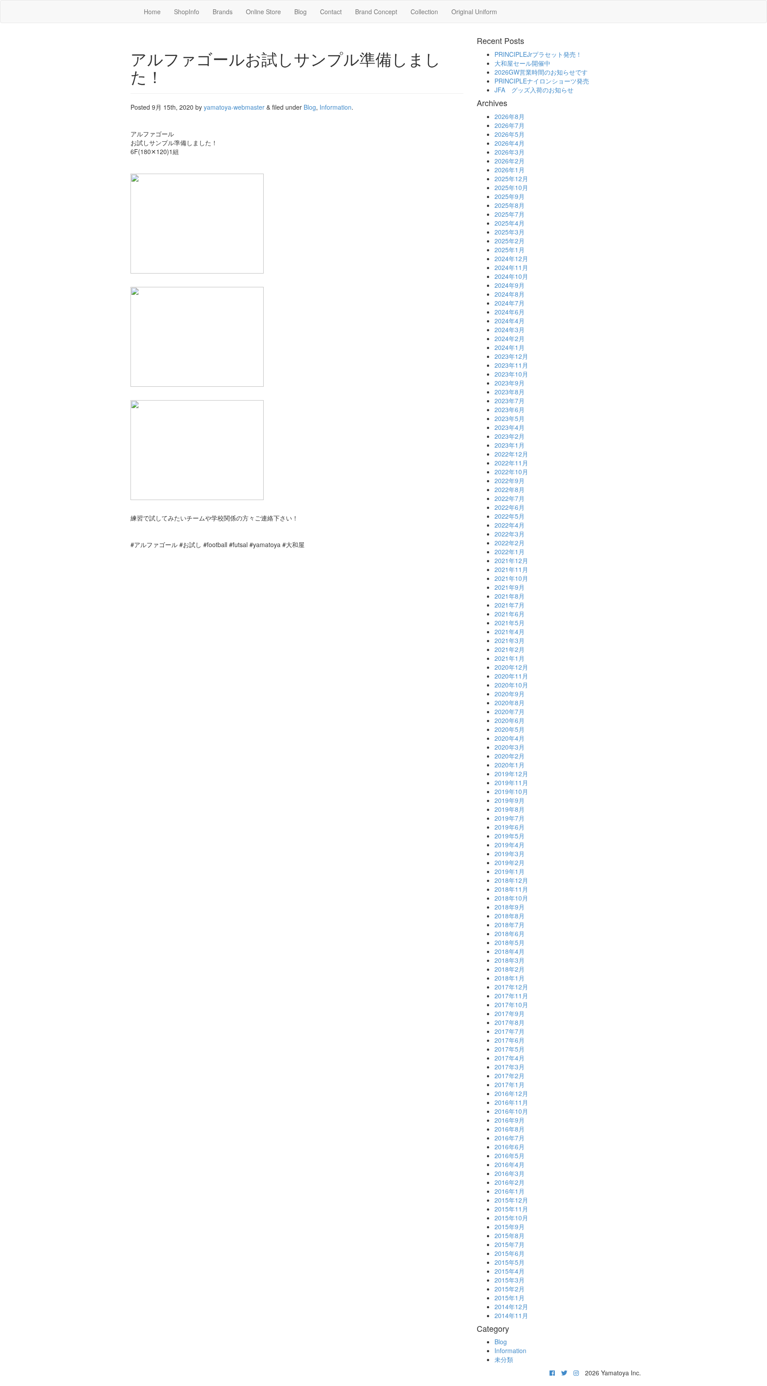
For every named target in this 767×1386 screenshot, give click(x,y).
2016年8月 (509, 1128)
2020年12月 (511, 667)
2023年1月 (509, 445)
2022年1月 (509, 551)
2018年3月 (509, 960)
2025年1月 (509, 249)
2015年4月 (509, 1271)
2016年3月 (509, 1173)
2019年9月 (509, 800)
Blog (300, 11)
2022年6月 (509, 507)
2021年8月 (509, 596)
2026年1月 (509, 169)
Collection (424, 11)
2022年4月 (509, 524)
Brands (223, 11)
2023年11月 (511, 365)
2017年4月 (509, 1057)
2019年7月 (509, 818)
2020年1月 (509, 764)
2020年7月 (509, 711)
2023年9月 (509, 382)
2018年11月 (511, 889)
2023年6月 (509, 409)
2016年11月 (511, 1102)
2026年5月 (509, 134)
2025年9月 (509, 196)
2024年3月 (509, 329)
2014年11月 (511, 1315)
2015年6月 (509, 1253)
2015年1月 (509, 1297)
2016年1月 (509, 1191)
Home (152, 11)
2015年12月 (511, 1199)
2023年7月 (509, 400)
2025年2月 (509, 240)
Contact (331, 11)
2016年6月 (509, 1146)
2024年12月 (511, 258)
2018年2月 (509, 969)
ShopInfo (186, 11)
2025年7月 (509, 214)
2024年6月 (509, 311)
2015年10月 (511, 1217)
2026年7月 (509, 125)
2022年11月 (511, 462)
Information (336, 107)
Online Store (263, 11)
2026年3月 (509, 151)
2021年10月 (511, 578)
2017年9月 (509, 1013)
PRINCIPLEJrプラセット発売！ (538, 54)
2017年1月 (509, 1084)
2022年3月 (509, 533)
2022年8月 (509, 489)
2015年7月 (509, 1244)
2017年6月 (509, 1040)
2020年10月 (511, 684)
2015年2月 (509, 1288)
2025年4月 (509, 222)
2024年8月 (509, 294)
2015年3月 (509, 1279)
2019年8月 (509, 809)
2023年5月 (509, 418)
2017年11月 (511, 995)
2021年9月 (509, 587)
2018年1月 (509, 977)
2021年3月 (509, 640)
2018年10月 (511, 898)
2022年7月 (509, 498)
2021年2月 (509, 649)
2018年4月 (509, 951)
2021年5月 (509, 622)
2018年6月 (509, 933)
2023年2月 (509, 436)
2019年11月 (511, 782)
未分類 (503, 1359)
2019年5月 (509, 835)
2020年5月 (509, 729)
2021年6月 (509, 613)
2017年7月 (509, 1031)
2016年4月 (509, 1164)
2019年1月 (509, 871)
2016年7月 (509, 1137)
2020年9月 (509, 693)
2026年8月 (509, 116)
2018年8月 (509, 915)
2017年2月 (509, 1075)
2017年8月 (509, 1022)
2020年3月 (509, 747)
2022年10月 (511, 471)
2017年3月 (509, 1066)
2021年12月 (511, 560)
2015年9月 (509, 1226)
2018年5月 (509, 942)
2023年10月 (511, 373)
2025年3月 (509, 231)
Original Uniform (474, 11)
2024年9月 (509, 285)
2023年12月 (511, 356)
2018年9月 (509, 906)
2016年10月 (511, 1111)
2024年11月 (511, 267)
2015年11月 (511, 1208)
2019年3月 (509, 853)
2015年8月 (509, 1235)
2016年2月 (509, 1182)
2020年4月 (509, 738)
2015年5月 (509, 1262)
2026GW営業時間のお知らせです (541, 72)
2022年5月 (509, 516)
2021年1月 (509, 658)
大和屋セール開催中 (522, 63)
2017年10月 (511, 1004)
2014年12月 (511, 1306)
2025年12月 (511, 178)
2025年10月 (511, 187)
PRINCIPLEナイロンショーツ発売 (541, 80)
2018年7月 (509, 924)
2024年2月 (509, 338)
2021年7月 (509, 604)
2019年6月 (509, 826)
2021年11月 (511, 569)
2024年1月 (509, 347)
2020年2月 (509, 755)
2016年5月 (509, 1155)
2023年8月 (509, 391)
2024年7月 (509, 302)
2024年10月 (511, 276)
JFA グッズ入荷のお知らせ (533, 89)
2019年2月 (509, 862)
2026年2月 (509, 160)
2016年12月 (511, 1093)
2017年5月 (509, 1048)
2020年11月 (511, 675)
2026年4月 (509, 143)
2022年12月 (511, 453)
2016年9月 (509, 1120)
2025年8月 (509, 205)
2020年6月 (509, 720)
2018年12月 (511, 880)
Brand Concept (376, 11)
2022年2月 (509, 542)
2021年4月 (509, 631)
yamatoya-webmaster (234, 107)
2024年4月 (509, 320)
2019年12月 (511, 773)
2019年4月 (509, 844)
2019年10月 (511, 791)
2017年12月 (511, 986)
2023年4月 (509, 427)
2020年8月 (509, 702)
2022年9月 (509, 480)
